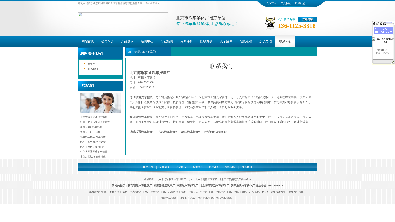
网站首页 (148, 167)
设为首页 (271, 3)
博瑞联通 (133, 185)
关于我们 (140, 51)
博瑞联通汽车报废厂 (143, 131)
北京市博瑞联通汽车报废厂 (171, 179)
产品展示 (181, 167)
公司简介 (93, 63)
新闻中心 (197, 167)
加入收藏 (286, 3)
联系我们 (300, 3)
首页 (130, 51)
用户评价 (214, 167)
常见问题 (230, 167)
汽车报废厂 (145, 185)
